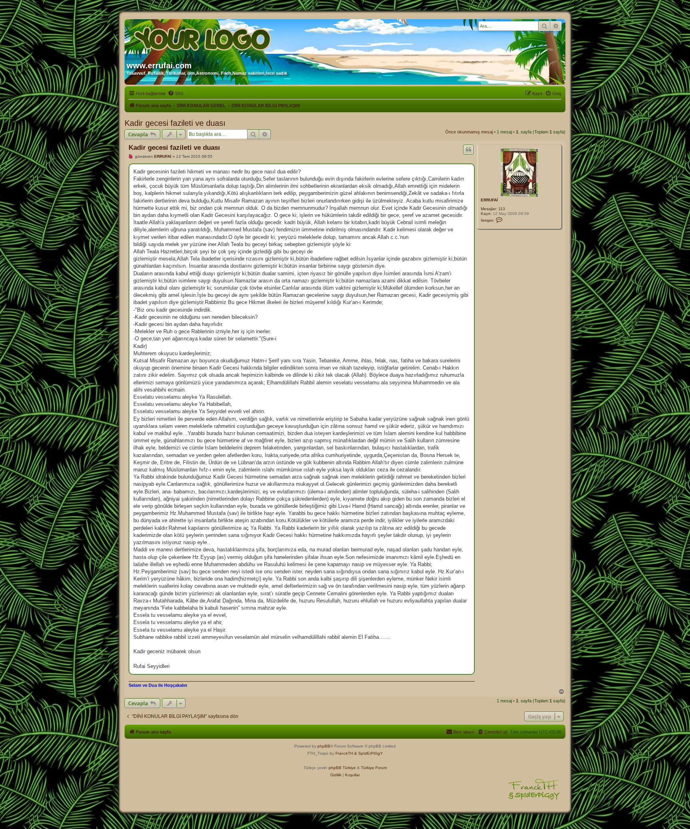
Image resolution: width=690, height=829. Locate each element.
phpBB (323, 746)
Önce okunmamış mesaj (469, 131)
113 (501, 209)
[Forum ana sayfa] (203, 37)
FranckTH (344, 753)
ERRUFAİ (489, 200)
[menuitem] (175, 93)
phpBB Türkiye (342, 767)
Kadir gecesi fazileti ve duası (175, 123)
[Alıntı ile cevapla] (468, 149)
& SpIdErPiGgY (368, 753)
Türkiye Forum (374, 767)
